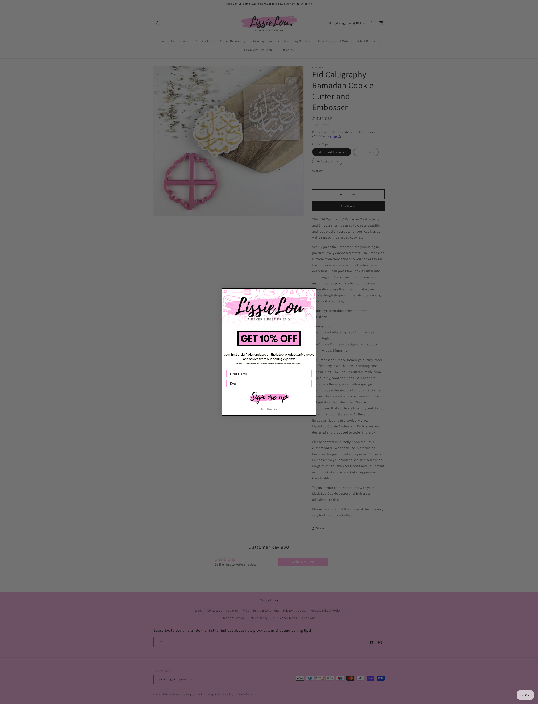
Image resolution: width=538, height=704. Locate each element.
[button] (269, 397)
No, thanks (269, 409)
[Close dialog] (310, 294)
